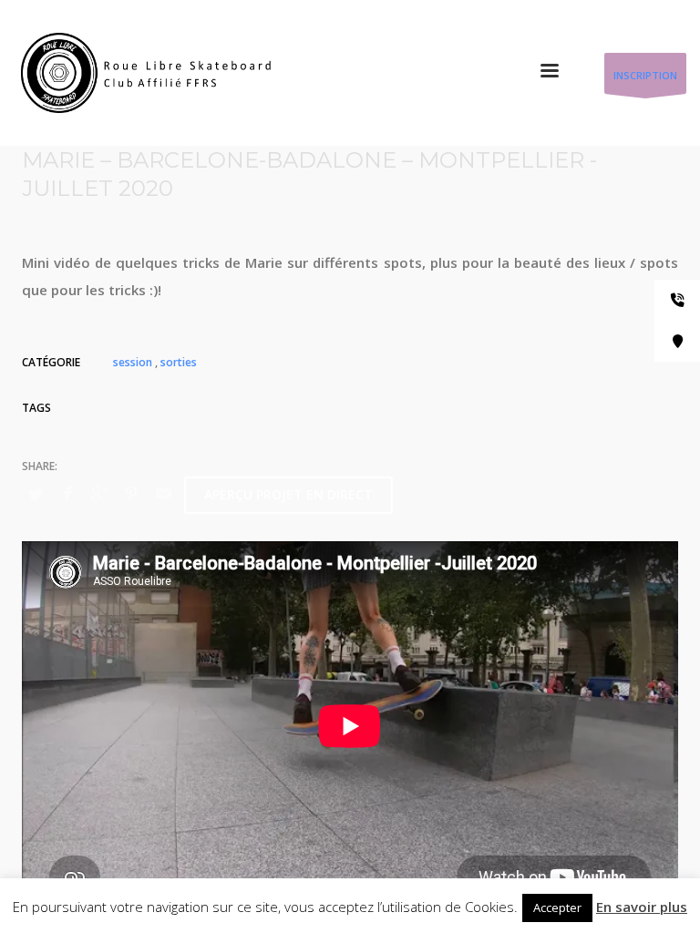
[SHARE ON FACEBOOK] (67, 493)
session (132, 362)
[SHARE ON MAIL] (163, 493)
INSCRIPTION (645, 75)
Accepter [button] (557, 907)
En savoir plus (641, 906)
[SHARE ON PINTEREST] (131, 493)
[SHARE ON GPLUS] (99, 493)
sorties (178, 362)
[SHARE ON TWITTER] (35, 494)
